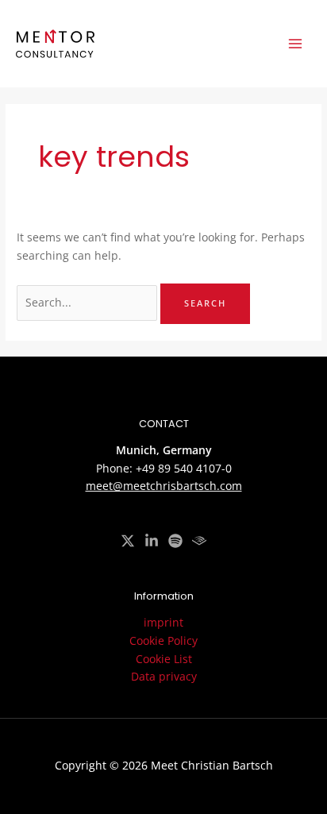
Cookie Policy (163, 640)
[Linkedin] (151, 541)
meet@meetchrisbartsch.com (164, 485)
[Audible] (199, 541)
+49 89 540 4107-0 (184, 468)
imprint (163, 622)
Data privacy (164, 676)
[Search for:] (88, 302)
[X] (128, 541)
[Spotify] (175, 541)
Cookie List (164, 658)
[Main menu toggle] (295, 44)
